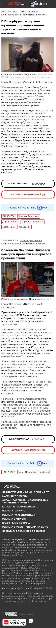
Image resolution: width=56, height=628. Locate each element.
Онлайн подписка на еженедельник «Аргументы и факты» (25, 501)
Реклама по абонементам (18, 515)
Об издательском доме (17, 492)
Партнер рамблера (27, 614)
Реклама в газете (27, 506)
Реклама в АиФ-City (14, 519)
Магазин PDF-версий (15, 496)
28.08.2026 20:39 (9, 240)
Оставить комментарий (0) (28, 194)
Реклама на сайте (13, 510)
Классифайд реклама (16, 523)
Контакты (8, 506)
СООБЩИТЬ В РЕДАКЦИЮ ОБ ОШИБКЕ (23, 531)
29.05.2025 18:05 (9, 11)
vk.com (47, 299)
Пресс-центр (41, 492)
